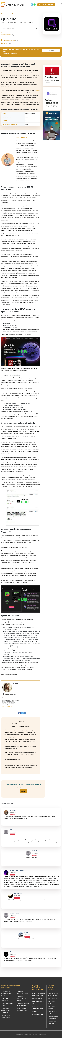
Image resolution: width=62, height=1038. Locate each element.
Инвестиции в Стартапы (38, 1014)
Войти (23, 791)
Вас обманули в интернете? (46, 4)
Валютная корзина (37, 998)
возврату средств (16, 743)
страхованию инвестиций (22, 769)
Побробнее (51, 50)
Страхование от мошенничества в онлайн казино (5, 1010)
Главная (3, 22)
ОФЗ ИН (34, 1011)
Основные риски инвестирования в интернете (6, 993)
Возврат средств (52, 998)
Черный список (22, 22)
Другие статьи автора (7, 706)
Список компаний (11, 22)
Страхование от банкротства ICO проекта (21, 998)
